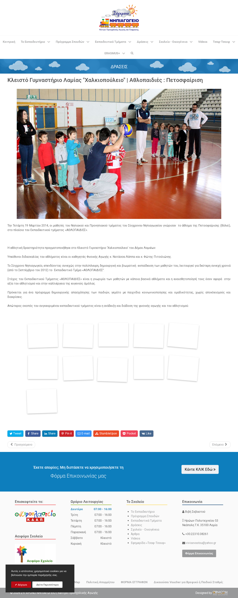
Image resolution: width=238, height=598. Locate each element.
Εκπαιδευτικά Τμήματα (146, 520)
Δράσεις (136, 525)
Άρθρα (135, 534)
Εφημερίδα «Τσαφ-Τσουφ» (148, 543)
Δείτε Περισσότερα (47, 584)
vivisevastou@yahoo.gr (200, 543)
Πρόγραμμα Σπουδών (145, 516)
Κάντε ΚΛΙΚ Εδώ (199, 469)
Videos (135, 538)
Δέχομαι (22, 584)
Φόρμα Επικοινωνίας (199, 553)
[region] (119, 66)
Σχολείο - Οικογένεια (145, 529)
